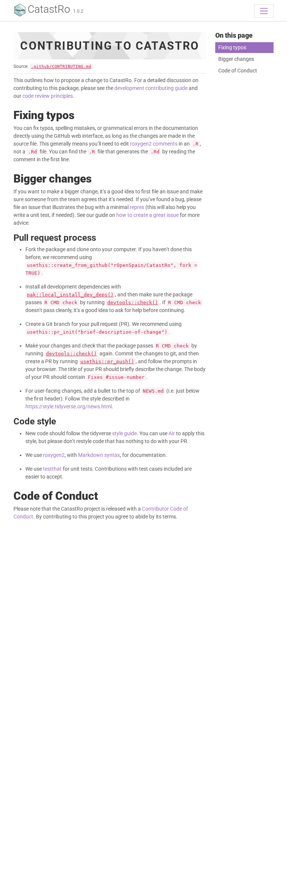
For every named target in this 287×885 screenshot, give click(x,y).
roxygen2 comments (154, 144)
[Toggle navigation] (264, 11)
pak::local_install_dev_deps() (70, 294)
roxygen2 (54, 455)
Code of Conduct (237, 71)
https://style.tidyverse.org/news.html (68, 406)
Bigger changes (236, 59)
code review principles (47, 96)
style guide (124, 433)
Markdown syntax (99, 455)
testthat (52, 469)
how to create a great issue (147, 215)
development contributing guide (151, 88)
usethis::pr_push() (107, 361)
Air (172, 433)
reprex (137, 207)
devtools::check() (132, 302)
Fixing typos (232, 47)
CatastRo (49, 9)
